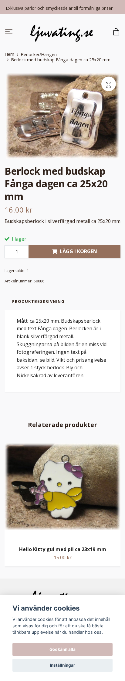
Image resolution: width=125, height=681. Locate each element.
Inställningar (62, 665)
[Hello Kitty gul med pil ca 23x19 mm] (62, 492)
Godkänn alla (62, 649)
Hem (9, 54)
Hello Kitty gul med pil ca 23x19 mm (62, 549)
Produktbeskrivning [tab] (38, 301)
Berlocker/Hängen (39, 54)
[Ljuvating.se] (61, 32)
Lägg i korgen (78, 251)
